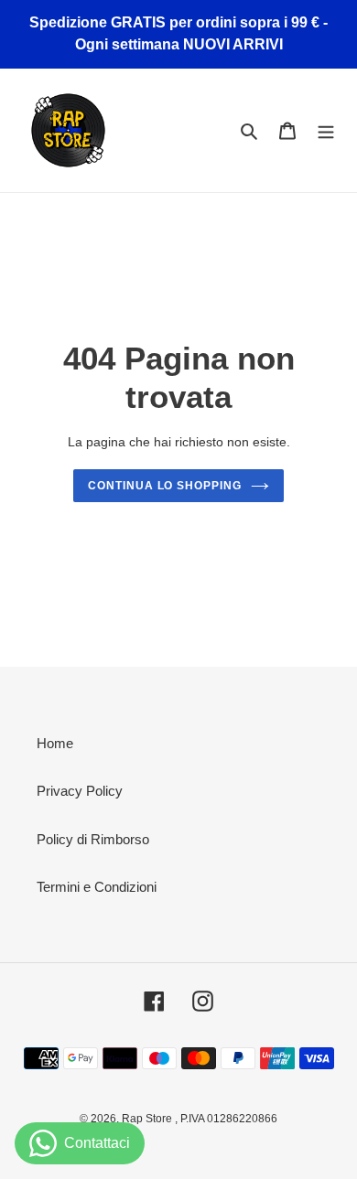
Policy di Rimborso (93, 839)
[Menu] (326, 130)
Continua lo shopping (165, 485)
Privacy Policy (80, 791)
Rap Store (148, 1118)
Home (55, 743)
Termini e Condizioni (97, 887)
